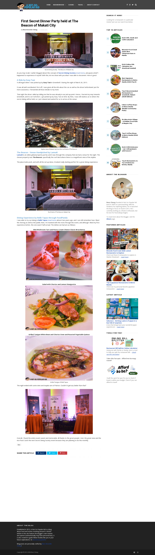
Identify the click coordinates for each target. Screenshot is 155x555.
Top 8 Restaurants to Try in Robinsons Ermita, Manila (130, 162)
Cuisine (71, 5)
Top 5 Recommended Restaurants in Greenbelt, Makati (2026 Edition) (130, 93)
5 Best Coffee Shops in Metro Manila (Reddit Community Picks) (129, 107)
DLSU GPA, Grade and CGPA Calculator (129, 38)
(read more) (72, 73)
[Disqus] (59, 491)
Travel (80, 5)
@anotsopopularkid (39, 540)
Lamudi (20, 155)
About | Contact (93, 5)
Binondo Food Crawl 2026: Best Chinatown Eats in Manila (129, 52)
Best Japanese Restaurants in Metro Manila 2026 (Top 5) (129, 80)
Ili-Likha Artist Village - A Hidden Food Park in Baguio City (130, 121)
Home (49, 5)
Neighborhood (58, 5)
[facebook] (127, 4)
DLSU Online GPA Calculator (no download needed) (129, 66)
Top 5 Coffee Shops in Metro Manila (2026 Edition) (130, 135)
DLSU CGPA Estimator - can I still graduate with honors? (130, 149)
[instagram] (129, 4)
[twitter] (132, 4)
